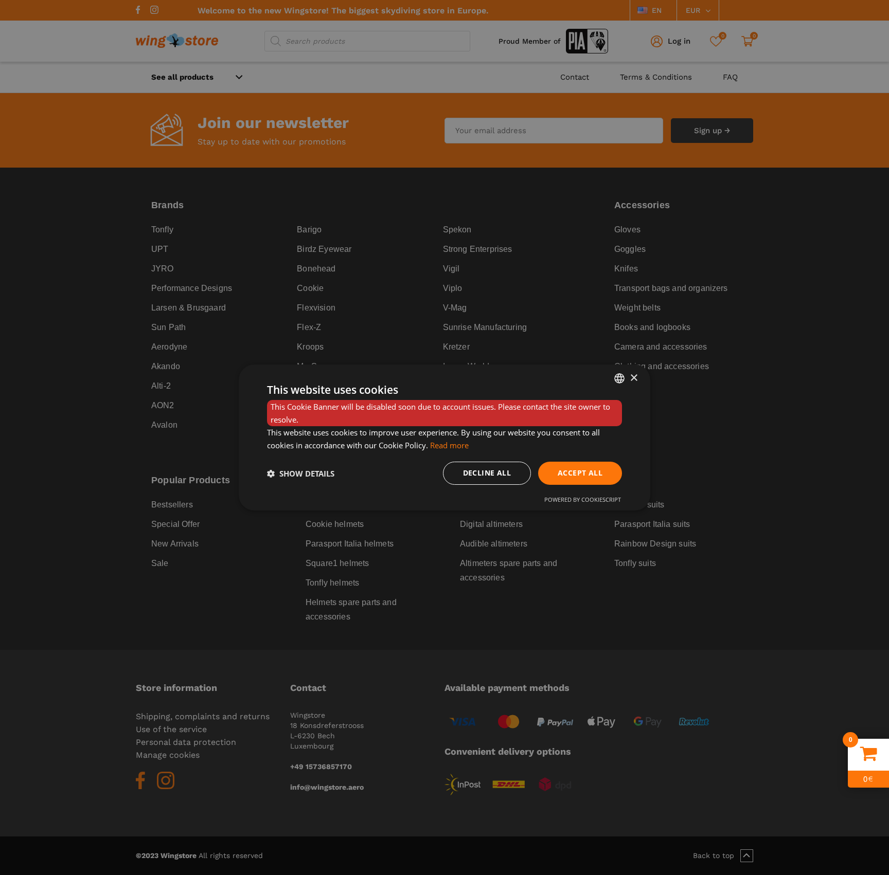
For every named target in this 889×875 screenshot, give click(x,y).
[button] (300, 473)
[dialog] (444, 437)
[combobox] (619, 378)
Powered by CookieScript (582, 499)
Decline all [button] (487, 473)
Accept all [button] (580, 473)
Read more (449, 445)
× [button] (633, 377)
